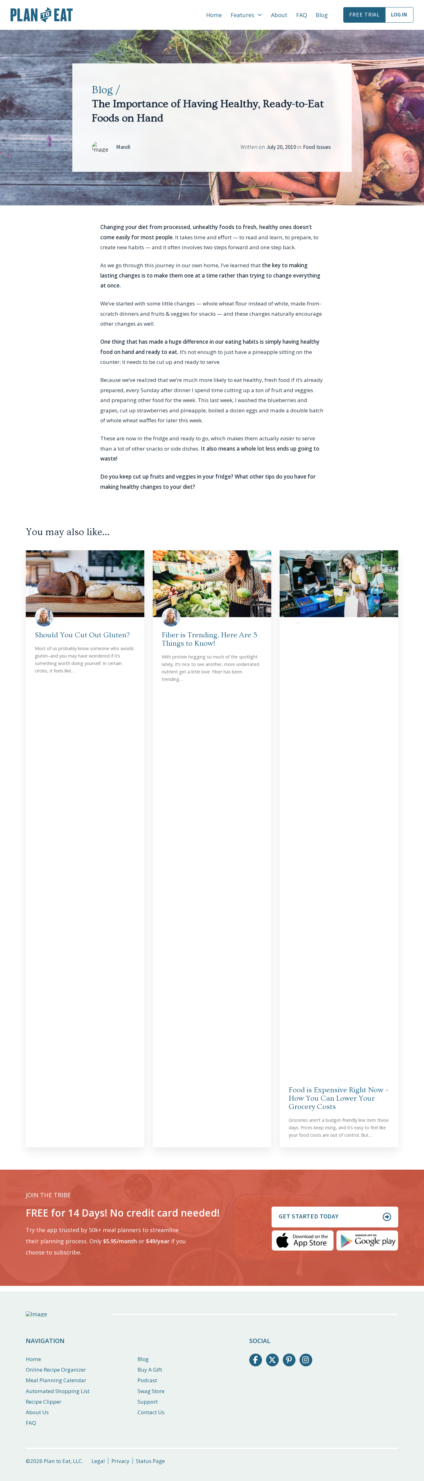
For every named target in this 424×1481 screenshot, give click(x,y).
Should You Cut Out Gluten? (82, 635)
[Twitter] (272, 1360)
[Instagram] (306, 1360)
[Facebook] (255, 1360)
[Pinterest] (289, 1360)
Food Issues (317, 147)
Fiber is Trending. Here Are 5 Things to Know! (209, 639)
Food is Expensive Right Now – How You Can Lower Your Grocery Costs (339, 1098)
